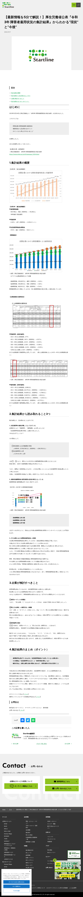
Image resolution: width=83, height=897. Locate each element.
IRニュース (28, 852)
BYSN (5, 823)
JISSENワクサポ (8, 859)
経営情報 (28, 855)
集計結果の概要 (15, 93)
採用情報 (48, 817)
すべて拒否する (16, 886)
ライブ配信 (50, 861)
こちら (26, 694)
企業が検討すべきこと (17, 98)
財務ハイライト (30, 857)
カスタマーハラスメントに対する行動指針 (57, 887)
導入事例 (49, 850)
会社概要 (28, 830)
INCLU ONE (7, 831)
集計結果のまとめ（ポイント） (20, 101)
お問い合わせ (49, 867)
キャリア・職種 (51, 823)
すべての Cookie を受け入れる (16, 882)
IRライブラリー (30, 860)
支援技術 (49, 841)
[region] (16, 882)
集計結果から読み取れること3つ (20, 96)
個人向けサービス (6, 861)
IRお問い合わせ (30, 867)
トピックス (50, 836)
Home (3, 809)
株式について (29, 862)
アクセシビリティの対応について (36, 887)
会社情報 (26, 817)
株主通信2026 (29, 850)
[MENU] (78, 5)
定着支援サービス (8, 852)
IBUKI (5, 826)
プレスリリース (51, 839)
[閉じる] (29, 871)
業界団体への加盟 (30, 841)
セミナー (48, 856)
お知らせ (48, 832)
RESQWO (6, 836)
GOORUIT (6, 841)
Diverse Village (8, 833)
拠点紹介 (28, 832)
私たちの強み (29, 835)
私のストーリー (51, 852)
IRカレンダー (29, 865)
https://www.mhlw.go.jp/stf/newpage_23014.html (24, 154)
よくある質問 (72, 887)
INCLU (6, 828)
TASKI (5, 838)
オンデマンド (50, 863)
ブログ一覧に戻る (41, 743)
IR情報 (25, 845)
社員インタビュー (51, 821)
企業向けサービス (6, 821)
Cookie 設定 (16, 890)
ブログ (10, 809)
